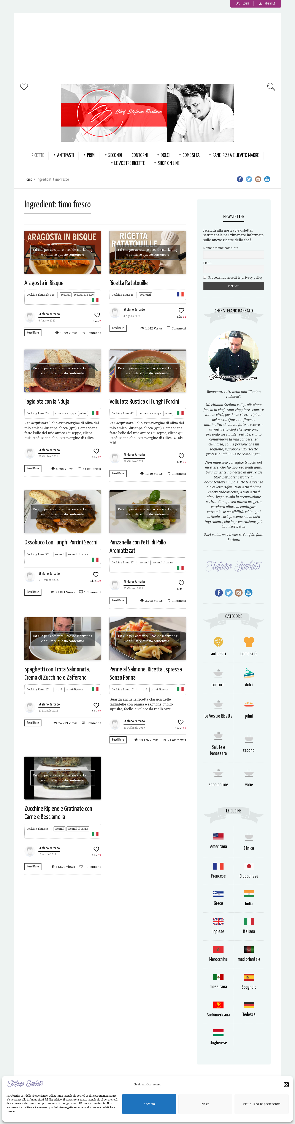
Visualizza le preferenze (262, 1104)
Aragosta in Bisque (43, 283)
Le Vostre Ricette (129, 163)
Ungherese (218, 1042)
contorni (140, 155)
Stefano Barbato (49, 314)
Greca (218, 903)
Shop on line (168, 163)
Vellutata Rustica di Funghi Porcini (144, 401)
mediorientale (249, 959)
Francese (218, 876)
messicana (218, 986)
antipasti (65, 155)
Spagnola (248, 987)
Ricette (38, 155)
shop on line (218, 784)
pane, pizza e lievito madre (236, 155)
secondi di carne (78, 554)
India (249, 903)
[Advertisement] (147, 47)
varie (249, 784)
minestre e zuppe (65, 413)
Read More (33, 332)
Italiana (249, 931)
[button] (286, 1084)
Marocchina (218, 959)
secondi (115, 155)
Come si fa (191, 155)
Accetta (149, 1104)
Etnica (249, 848)
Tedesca (248, 1014)
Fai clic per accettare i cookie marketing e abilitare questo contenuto (62, 252)
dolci (165, 155)
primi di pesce (74, 689)
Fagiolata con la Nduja (46, 401)
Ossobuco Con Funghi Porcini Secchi (60, 542)
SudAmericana (218, 1015)
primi (91, 155)
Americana (218, 846)
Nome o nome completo (220, 248)
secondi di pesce (84, 294)
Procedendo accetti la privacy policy (235, 277)
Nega (205, 1104)
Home (28, 179)
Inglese (218, 931)
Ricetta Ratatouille (128, 283)
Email (207, 263)
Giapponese (248, 876)
